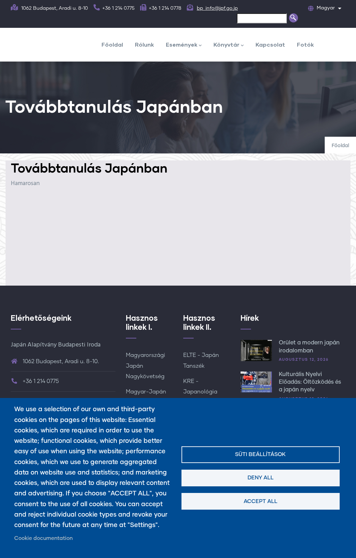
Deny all (261, 477)
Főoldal (112, 44)
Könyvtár (226, 44)
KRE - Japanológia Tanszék (200, 391)
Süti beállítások (260, 454)
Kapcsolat (270, 44)
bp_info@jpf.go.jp (217, 8)
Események (181, 44)
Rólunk (144, 44)
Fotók (305, 44)
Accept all (260, 501)
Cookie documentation (43, 538)
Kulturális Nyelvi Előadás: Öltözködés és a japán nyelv (310, 382)
